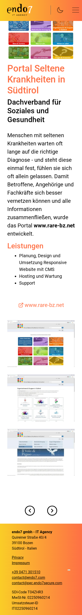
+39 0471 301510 (26, 572)
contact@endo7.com (28, 577)
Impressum (21, 563)
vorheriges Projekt (30, 510)
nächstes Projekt (52, 510)
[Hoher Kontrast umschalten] (60, 10)
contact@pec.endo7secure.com (37, 583)
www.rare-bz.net (44, 305)
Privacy (18, 557)
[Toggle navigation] (75, 10)
